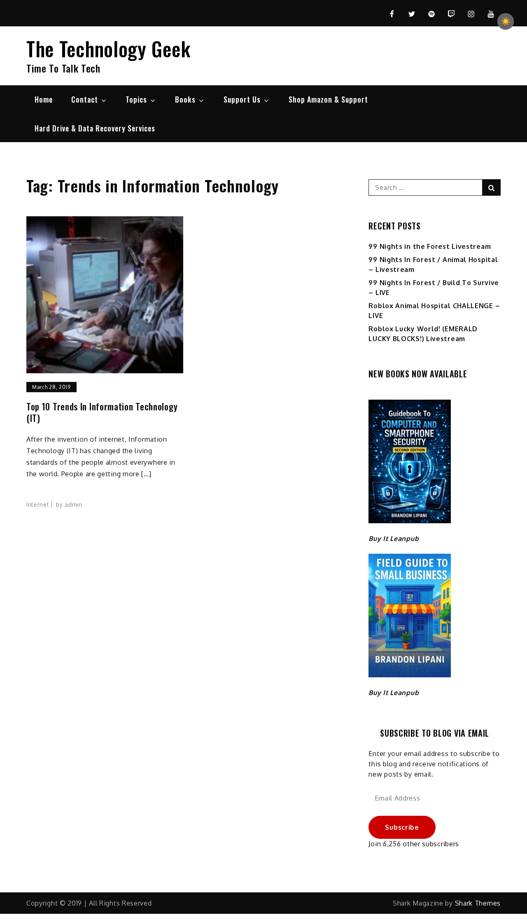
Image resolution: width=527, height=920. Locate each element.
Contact (84, 99)
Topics (136, 99)
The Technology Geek (108, 48)
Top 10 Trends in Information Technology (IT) (101, 412)
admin (73, 504)
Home (44, 99)
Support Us (242, 99)
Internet (37, 504)
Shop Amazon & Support (328, 99)
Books (185, 99)
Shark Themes (478, 903)
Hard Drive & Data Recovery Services (95, 128)
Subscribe (402, 827)
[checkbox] (505, 21)
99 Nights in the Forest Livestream (429, 246)
